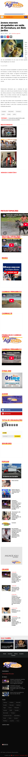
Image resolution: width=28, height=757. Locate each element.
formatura (18, 111)
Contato (14, 522)
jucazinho (12, 721)
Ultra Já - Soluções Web (21, 755)
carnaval (5, 710)
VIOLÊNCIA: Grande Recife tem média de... (20, 646)
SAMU (10, 710)
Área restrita (15, 480)
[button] (2, 17)
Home (4, 654)
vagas (4, 708)
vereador (17, 710)
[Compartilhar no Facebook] (2, 37)
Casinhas (10, 654)
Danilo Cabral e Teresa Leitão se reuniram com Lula (16, 491)
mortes (8, 114)
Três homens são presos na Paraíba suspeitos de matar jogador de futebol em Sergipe (16, 515)
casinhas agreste (15, 33)
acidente (4, 111)
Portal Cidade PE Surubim (8, 674)
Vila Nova (5, 721)
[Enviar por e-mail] (11, 37)
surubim (5, 705)
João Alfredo (17, 716)
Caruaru (10, 708)
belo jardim (10, 111)
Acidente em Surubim (10, 476)
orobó (4, 718)
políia (14, 114)
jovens (3, 114)
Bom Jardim (5, 713)
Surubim (21, 654)
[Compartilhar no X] (5, 37)
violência (18, 705)
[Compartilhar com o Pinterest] (8, 37)
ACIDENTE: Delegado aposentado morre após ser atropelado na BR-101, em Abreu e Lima (17, 688)
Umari (18, 721)
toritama (13, 713)
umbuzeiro (16, 708)
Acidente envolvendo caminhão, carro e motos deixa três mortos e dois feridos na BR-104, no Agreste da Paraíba (16, 505)
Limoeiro (16, 718)
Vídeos (16, 654)
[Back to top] (24, 753)
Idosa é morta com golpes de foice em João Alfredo (17, 693)
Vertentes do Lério (7, 716)
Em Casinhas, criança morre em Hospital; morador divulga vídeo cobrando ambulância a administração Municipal (16, 533)
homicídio (18, 702)
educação (11, 705)
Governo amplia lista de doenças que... (7, 647)
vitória (10, 718)
